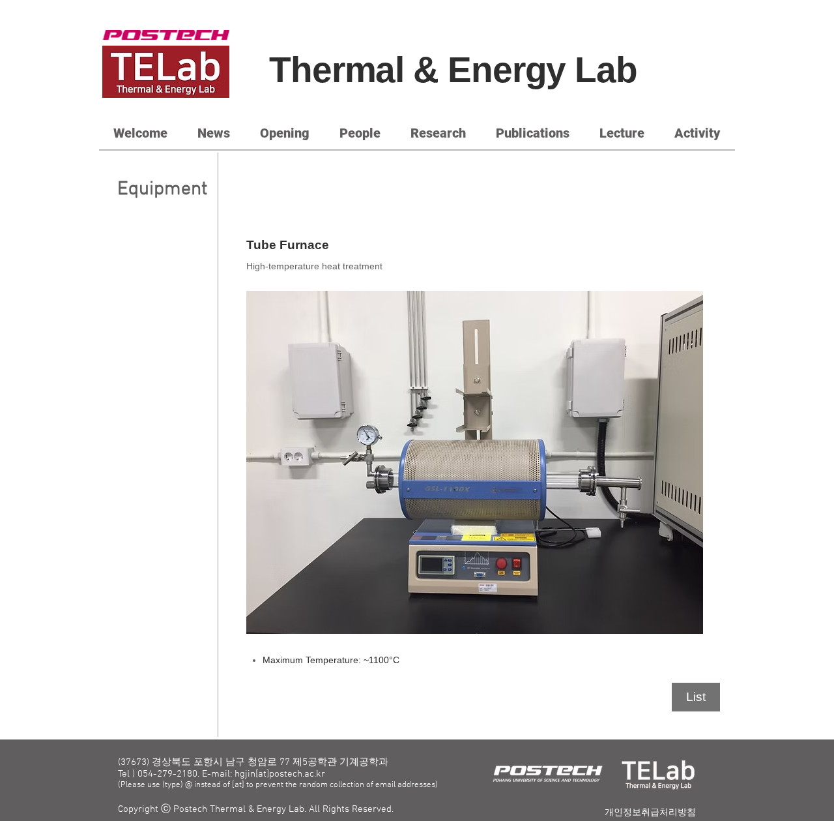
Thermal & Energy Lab (453, 70)
